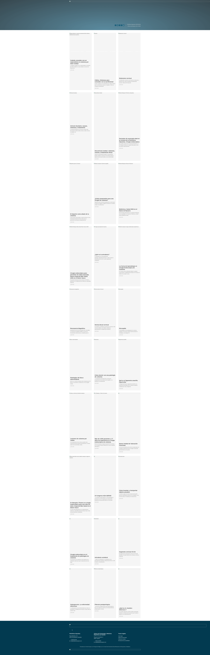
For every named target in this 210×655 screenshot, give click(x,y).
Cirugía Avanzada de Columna (77, 51)
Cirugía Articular (90, 51)
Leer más (72, 70)
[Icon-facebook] (119, 25)
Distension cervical (125, 78)
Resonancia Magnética (77, 328)
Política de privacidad (122, 637)
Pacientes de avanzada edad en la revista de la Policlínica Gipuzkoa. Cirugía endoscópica (129, 140)
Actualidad (120, 51)
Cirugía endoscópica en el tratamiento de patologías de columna (79, 556)
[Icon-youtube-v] (115, 25)
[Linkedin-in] (123, 25)
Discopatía (122, 328)
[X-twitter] (117, 25)
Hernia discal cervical (102, 325)
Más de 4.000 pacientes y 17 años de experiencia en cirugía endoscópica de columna (105, 440)
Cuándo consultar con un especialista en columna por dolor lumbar (79, 62)
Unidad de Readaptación (102, 51)
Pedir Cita (137, 51)
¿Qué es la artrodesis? (102, 254)
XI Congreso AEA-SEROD (103, 495)
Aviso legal (120, 636)
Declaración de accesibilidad (124, 640)
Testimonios (112, 51)
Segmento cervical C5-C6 (127, 552)
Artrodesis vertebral (101, 557)
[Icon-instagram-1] (121, 25)
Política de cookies (122, 639)
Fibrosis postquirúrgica (102, 604)
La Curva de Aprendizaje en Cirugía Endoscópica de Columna (128, 267)
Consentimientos (129, 51)
